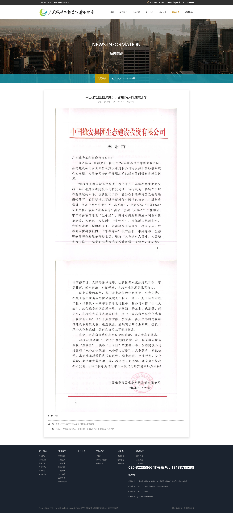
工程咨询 (61, 470)
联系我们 (189, 12)
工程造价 (61, 478)
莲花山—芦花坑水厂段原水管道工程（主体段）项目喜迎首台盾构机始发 (85, 429)
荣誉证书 (42, 474)
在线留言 (139, 460)
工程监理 (61, 456)
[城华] (66, 8)
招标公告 (99, 456)
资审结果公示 (101, 460)
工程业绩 (149, 12)
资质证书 (42, 470)
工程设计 (61, 463)
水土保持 (61, 474)
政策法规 (130, 78)
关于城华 (123, 12)
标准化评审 (62, 481)
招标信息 (162, 12)
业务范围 (136, 12)
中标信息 (99, 463)
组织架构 (42, 460)
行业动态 (116, 78)
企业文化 (42, 467)
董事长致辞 (43, 463)
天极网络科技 (189, 508)
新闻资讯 (176, 12)
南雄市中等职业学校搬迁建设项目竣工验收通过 (75, 423)
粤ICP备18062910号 (111, 508)
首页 (112, 12)
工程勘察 (61, 460)
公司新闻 (102, 78)
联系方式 (139, 456)
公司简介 (42, 456)
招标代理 (61, 467)
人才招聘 (139, 463)
